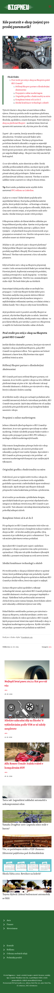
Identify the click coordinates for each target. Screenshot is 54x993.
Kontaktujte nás (27, 637)
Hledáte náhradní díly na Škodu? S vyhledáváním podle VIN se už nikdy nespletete (25, 724)
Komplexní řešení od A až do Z (28, 99)
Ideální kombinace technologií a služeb (32, 102)
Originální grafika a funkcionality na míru (32, 96)
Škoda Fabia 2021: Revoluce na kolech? (22, 873)
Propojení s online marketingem (28, 93)
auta (50, 647)
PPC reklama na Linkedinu (22, 190)
